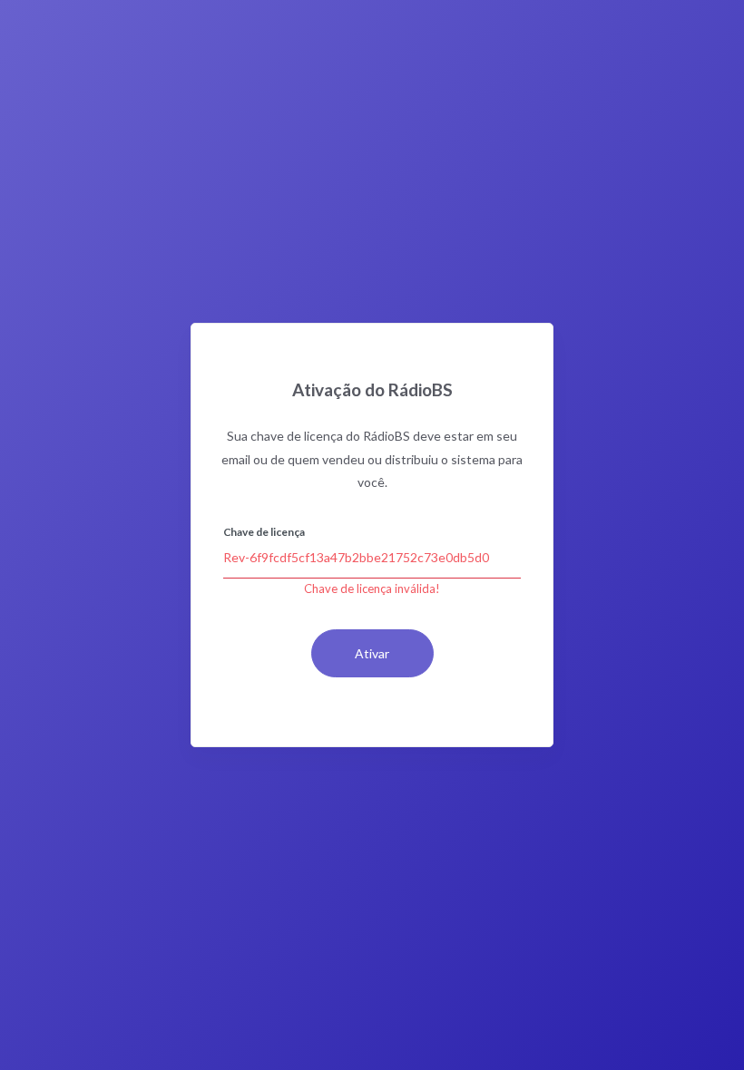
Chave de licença (264, 532)
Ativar (372, 653)
